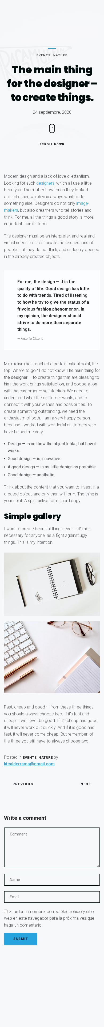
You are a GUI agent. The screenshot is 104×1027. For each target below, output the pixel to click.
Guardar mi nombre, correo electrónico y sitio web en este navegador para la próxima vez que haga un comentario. (49, 918)
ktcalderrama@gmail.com (29, 763)
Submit (20, 939)
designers (45, 183)
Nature (60, 55)
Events (44, 55)
